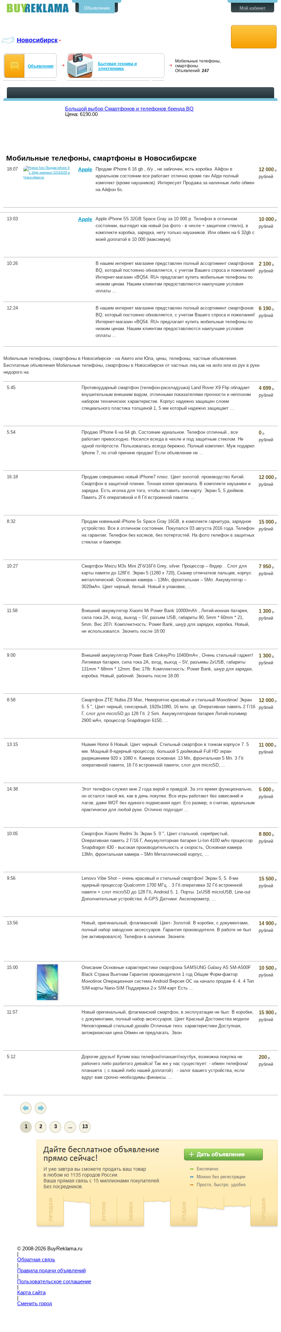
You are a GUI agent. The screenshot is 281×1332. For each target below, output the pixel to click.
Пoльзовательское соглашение (54, 1281)
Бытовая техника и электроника (117, 66)
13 (85, 1126)
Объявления (97, 8)
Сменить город (34, 1303)
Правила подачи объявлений (51, 1270)
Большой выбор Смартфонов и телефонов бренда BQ (129, 109)
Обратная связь (36, 1259)
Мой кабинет (253, 8)
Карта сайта (31, 1292)
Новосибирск (37, 40)
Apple (85, 169)
